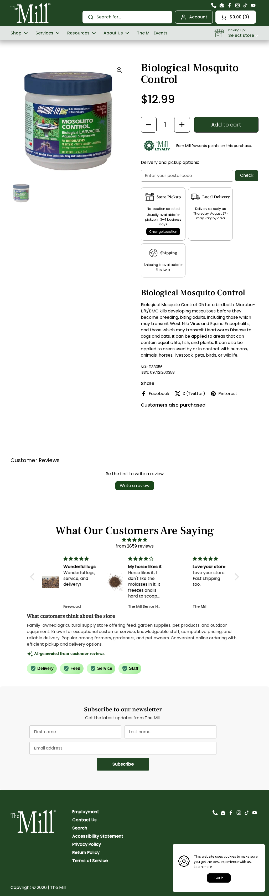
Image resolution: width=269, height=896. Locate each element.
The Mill (58, 887)
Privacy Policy (86, 844)
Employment (85, 812)
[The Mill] (31, 12)
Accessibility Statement (97, 836)
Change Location (163, 231)
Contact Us (84, 820)
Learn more (203, 866)
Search (79, 828)
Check (247, 175)
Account (198, 17)
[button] (235, 17)
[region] (69, 121)
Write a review (134, 486)
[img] (134, 539)
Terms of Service (90, 861)
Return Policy (86, 852)
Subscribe (130, 764)
